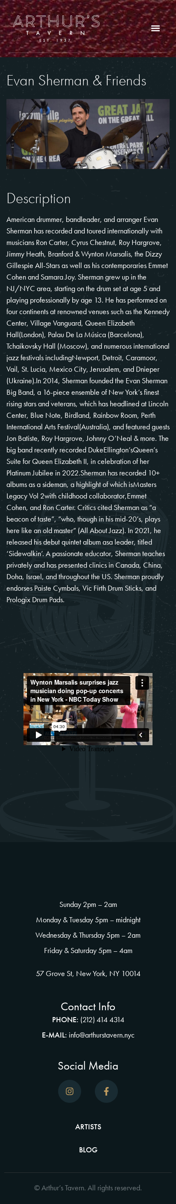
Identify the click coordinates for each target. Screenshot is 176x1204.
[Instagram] (69, 1091)
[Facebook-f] (106, 1091)
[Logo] (56, 28)
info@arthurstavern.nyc (102, 1035)
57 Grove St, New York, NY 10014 (88, 973)
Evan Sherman (146, 380)
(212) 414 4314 (102, 1019)
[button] (156, 28)
